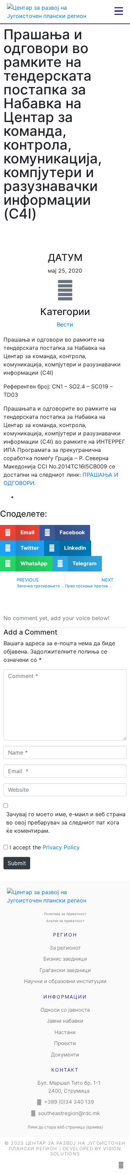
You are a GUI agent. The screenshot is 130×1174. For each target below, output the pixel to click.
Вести (65, 324)
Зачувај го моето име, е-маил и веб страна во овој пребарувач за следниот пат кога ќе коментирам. (65, 822)
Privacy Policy (61, 847)
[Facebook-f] (121, 1165)
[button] (20, 532)
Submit (17, 863)
